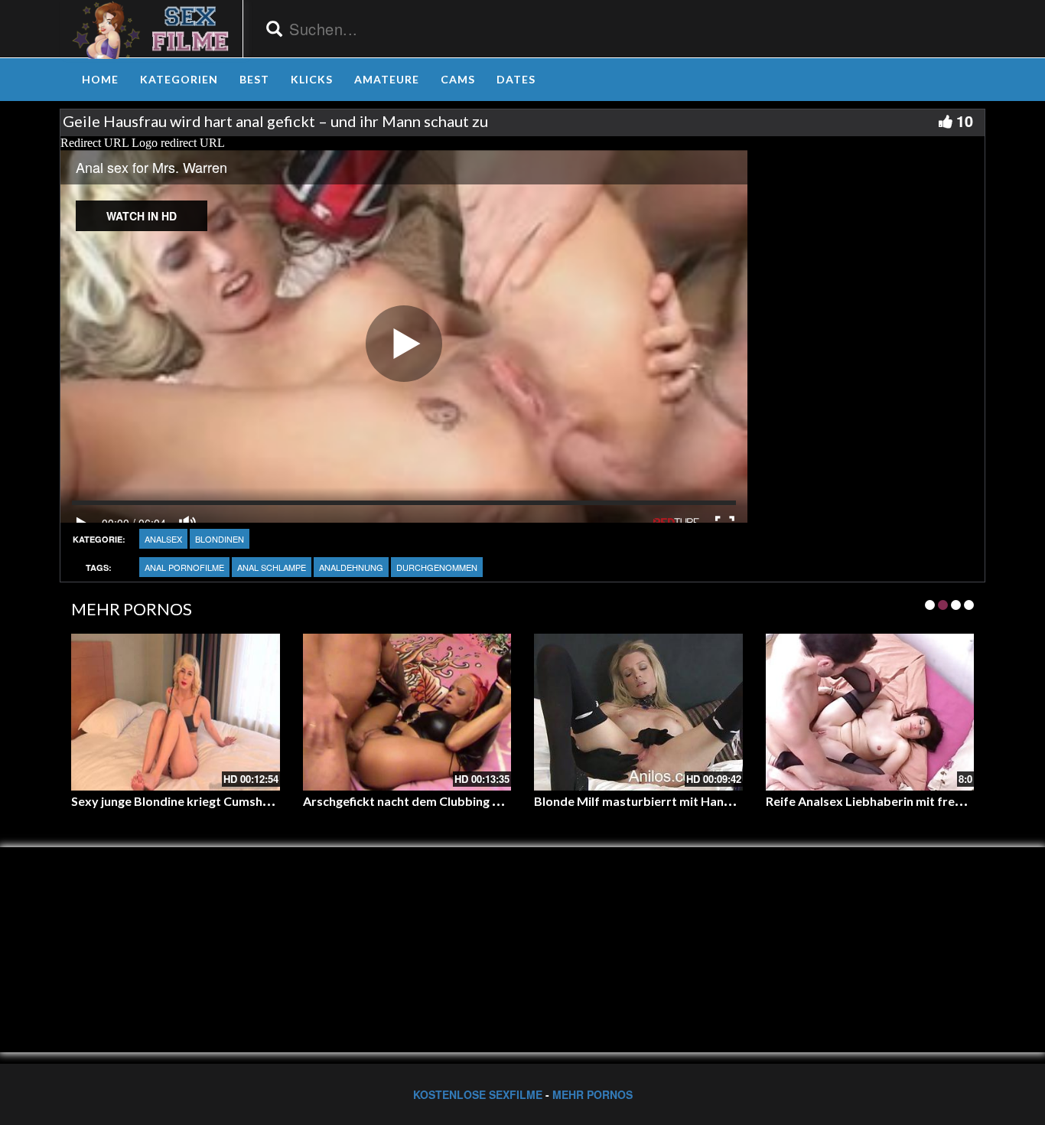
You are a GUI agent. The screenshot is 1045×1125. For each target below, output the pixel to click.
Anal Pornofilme (184, 567)
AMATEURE (386, 79)
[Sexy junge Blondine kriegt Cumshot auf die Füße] (175, 712)
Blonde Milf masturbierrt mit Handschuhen (656, 801)
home (100, 79)
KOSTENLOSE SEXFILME (477, 1094)
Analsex (163, 539)
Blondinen (219, 539)
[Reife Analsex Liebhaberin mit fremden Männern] (870, 712)
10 (964, 120)
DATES (516, 79)
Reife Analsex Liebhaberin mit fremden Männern (903, 801)
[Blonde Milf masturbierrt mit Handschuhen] (638, 712)
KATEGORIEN (179, 79)
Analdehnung (351, 567)
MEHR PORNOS (592, 1094)
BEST (254, 79)
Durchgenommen (436, 567)
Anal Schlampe (271, 567)
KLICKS (312, 79)
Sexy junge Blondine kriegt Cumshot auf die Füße (209, 801)
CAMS (458, 79)
